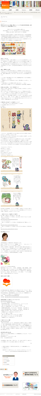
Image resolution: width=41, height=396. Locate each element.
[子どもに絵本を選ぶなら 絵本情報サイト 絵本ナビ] (2, 0)
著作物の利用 (24, 394)
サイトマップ (2, 394)
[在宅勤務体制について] (10, 387)
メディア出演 (6, 357)
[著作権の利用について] (31, 376)
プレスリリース (10, 12)
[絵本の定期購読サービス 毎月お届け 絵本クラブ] (12, 0)
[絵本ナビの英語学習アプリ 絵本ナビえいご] (17, 0)
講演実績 (5, 362)
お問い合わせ (18, 394)
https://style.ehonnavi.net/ (5, 321)
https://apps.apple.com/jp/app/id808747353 (12, 295)
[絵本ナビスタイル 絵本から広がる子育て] (7, 0)
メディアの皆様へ (6, 364)
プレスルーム (4, 12)
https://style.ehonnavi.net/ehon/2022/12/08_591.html (9, 219)
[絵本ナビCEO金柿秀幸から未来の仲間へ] (10, 380)
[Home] (0, 12)
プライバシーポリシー (10, 394)
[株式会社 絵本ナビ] (4, 5)
